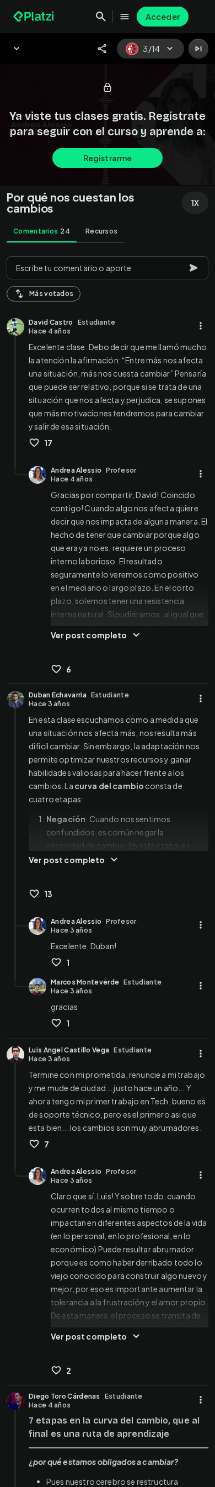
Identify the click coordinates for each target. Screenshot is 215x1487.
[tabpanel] (107, 868)
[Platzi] (34, 16)
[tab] (42, 231)
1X (195, 203)
